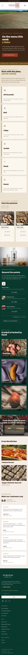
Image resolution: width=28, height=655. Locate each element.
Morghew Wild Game (5, 624)
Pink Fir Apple (20, 227)
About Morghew (4, 608)
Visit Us (3, 640)
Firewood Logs (11, 297)
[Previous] (3, 207)
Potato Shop (4, 621)
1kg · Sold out (7, 231)
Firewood (3, 631)
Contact (3, 642)
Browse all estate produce (11, 321)
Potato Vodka (6, 287)
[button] (2, 5)
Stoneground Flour (5, 629)
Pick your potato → (10, 55)
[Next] (7, 207)
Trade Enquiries (4, 613)
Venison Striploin (11, 306)
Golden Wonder (5, 227)
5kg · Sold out (7, 235)
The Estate (3, 615)
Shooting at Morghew (6, 610)
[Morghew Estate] (7, 576)
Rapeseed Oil (4, 626)
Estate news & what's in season (9, 590)
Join (14, 597)
